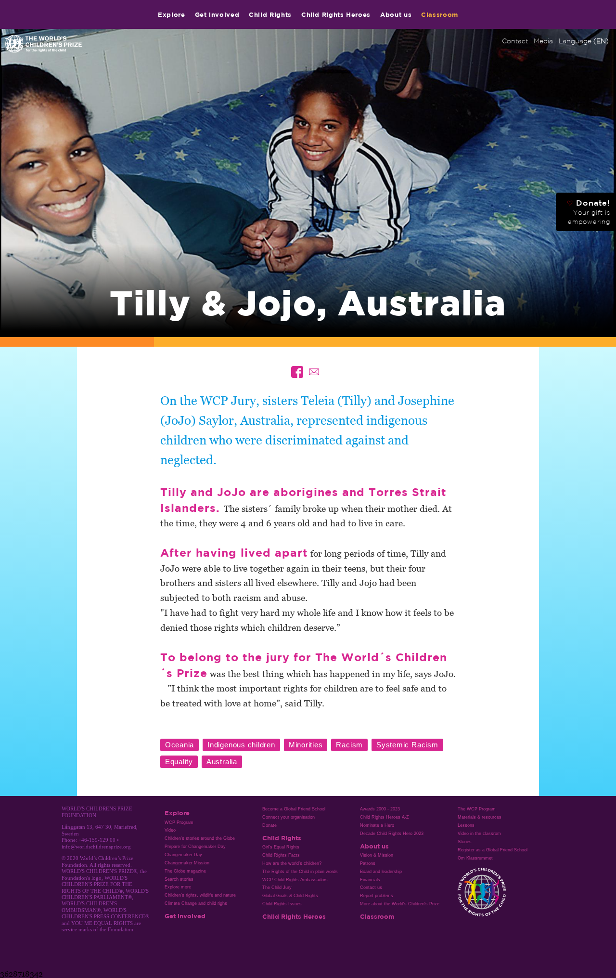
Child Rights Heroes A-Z (384, 817)
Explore (171, 14)
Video (170, 830)
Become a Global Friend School (293, 809)
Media (543, 41)
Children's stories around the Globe (200, 838)
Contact (515, 41)
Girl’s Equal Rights (280, 847)
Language (584, 41)
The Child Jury (277, 887)
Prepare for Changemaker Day (195, 846)
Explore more (178, 887)
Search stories (179, 879)
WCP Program (179, 822)
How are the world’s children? (291, 863)
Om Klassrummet (475, 858)
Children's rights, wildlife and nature (200, 895)
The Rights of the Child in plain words (300, 871)
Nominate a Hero (377, 825)
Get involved (217, 14)
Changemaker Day (183, 854)
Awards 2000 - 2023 (380, 809)
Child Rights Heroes (336, 14)
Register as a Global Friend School (492, 850)
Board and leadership (381, 871)
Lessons (466, 825)
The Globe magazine (185, 871)
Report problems (376, 895)
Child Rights (270, 14)
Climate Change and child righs (196, 903)
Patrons (367, 863)
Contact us (371, 887)
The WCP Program (477, 809)
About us (395, 14)
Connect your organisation (288, 817)
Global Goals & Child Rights (290, 895)
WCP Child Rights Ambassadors (295, 879)
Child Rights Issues (282, 903)
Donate (269, 825)
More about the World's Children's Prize (399, 903)
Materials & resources (479, 817)
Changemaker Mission (187, 863)
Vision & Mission (376, 855)
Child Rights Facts (281, 855)
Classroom (439, 14)
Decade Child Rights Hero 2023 (392, 833)
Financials (370, 879)
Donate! (588, 211)
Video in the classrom (479, 833)
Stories (465, 841)
